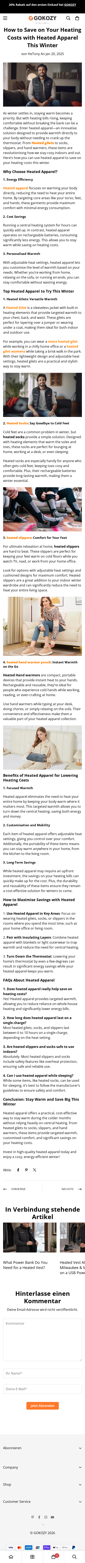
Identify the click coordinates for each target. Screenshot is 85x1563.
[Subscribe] (77, 1480)
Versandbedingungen (20, 1539)
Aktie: (7, 1170)
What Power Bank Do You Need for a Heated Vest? (25, 1265)
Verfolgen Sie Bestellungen (24, 1511)
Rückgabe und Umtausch (22, 1518)
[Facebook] (18, 1170)
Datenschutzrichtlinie (20, 1532)
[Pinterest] (26, 1170)
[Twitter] (34, 1170)
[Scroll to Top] (77, 1541)
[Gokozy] (43, 18)
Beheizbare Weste (17, 1494)
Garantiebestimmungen (21, 1525)
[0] (53, 1557)
